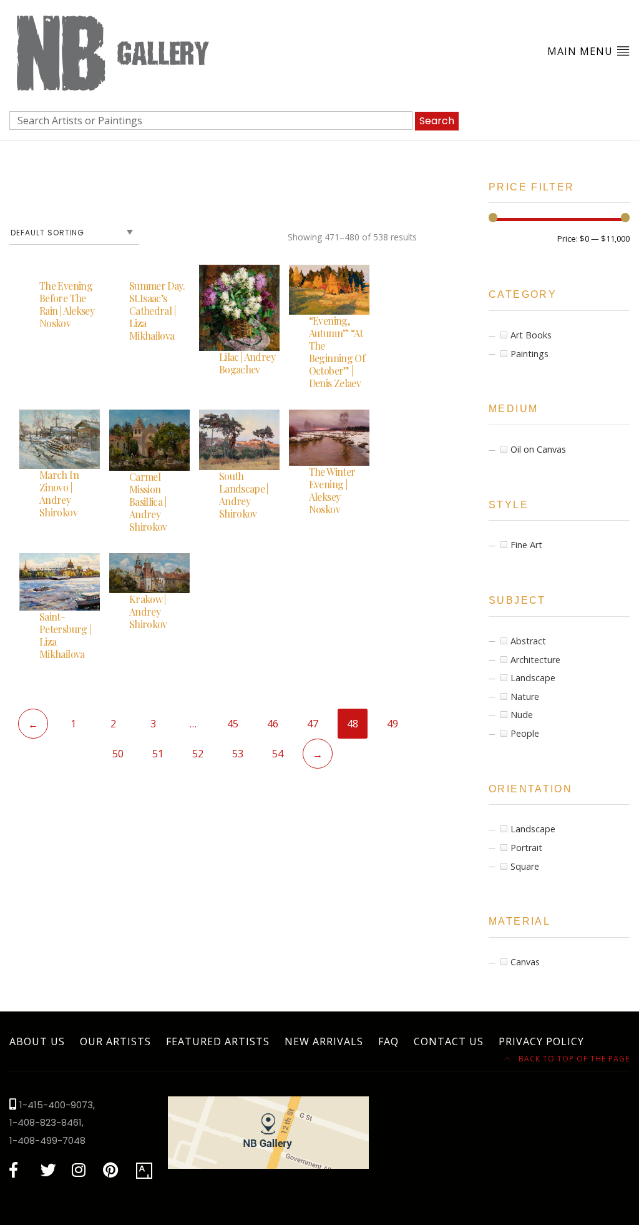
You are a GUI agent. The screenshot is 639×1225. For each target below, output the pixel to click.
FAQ (388, 1041)
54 (277, 753)
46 (272, 724)
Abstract (528, 641)
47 (312, 724)
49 (392, 724)
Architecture (535, 660)
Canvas (525, 962)
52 (197, 753)
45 (232, 724)
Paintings (529, 354)
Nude (521, 715)
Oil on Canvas (538, 449)
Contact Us (449, 1041)
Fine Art (526, 545)
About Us (37, 1041)
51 (157, 753)
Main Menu (581, 51)
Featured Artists (218, 1041)
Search (436, 121)
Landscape (532, 678)
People (524, 733)
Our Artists (115, 1041)
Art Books (531, 335)
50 (118, 753)
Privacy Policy (541, 1041)
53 (237, 753)
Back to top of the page (573, 1058)
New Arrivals (324, 1041)
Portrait (526, 848)
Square (524, 866)
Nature (524, 696)
